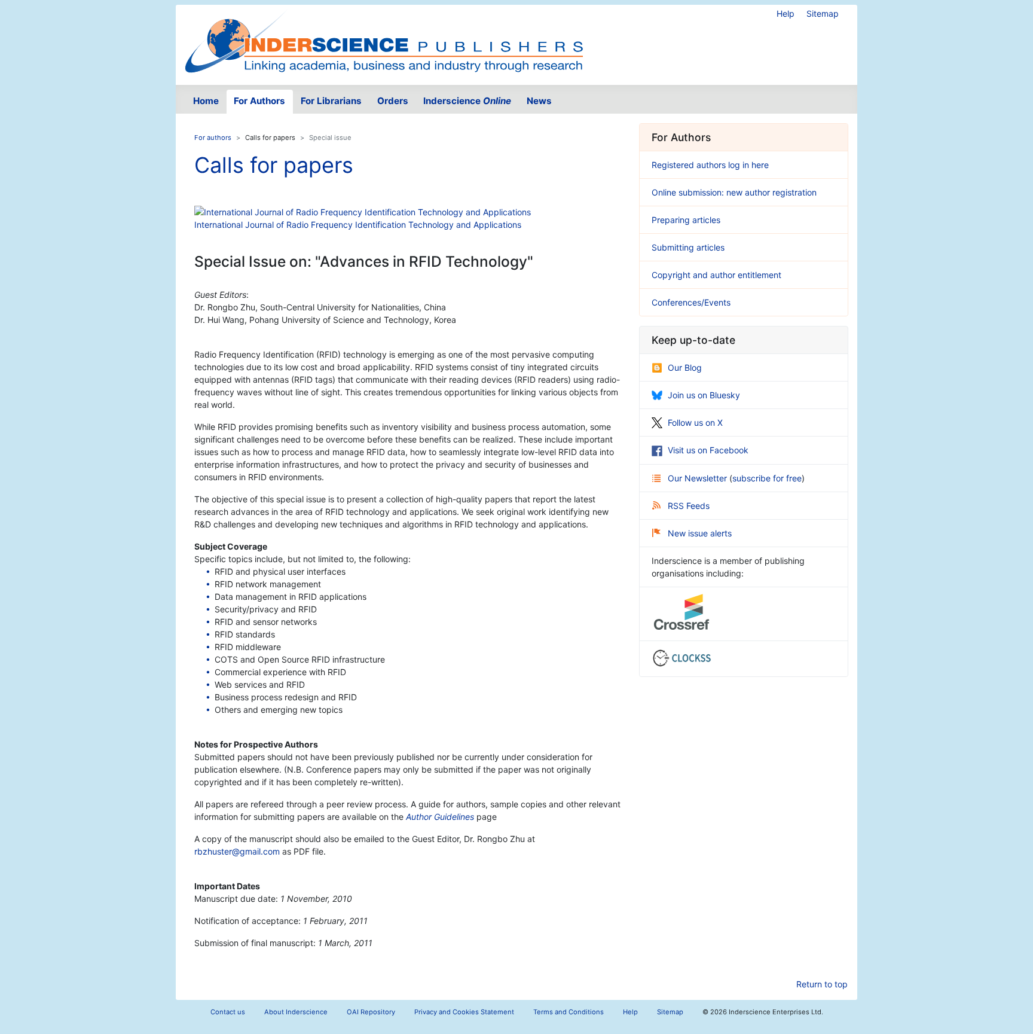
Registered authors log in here (710, 165)
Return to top (822, 984)
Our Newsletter (698, 478)
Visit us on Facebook (708, 450)
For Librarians (331, 100)
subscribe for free (767, 478)
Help (785, 13)
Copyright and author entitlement (716, 275)
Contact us (227, 1012)
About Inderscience (296, 1012)
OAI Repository (371, 1012)
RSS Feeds (689, 506)
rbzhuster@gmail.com (237, 851)
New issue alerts (700, 533)
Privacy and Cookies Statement (464, 1012)
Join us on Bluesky (704, 395)
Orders (392, 100)
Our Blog (685, 367)
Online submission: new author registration (734, 192)
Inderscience (467, 100)
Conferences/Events (691, 302)
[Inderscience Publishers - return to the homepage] (384, 40)
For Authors (259, 100)
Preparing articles (686, 220)
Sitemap (822, 13)
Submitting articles (688, 247)
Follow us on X (695, 422)
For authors (212, 137)
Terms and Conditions (568, 1012)
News (539, 100)
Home (206, 100)
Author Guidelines (440, 817)
